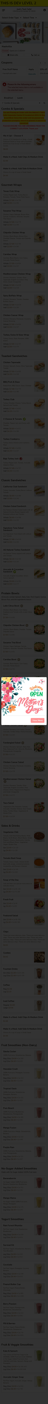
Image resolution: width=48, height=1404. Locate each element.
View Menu (37, 720)
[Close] (42, 681)
